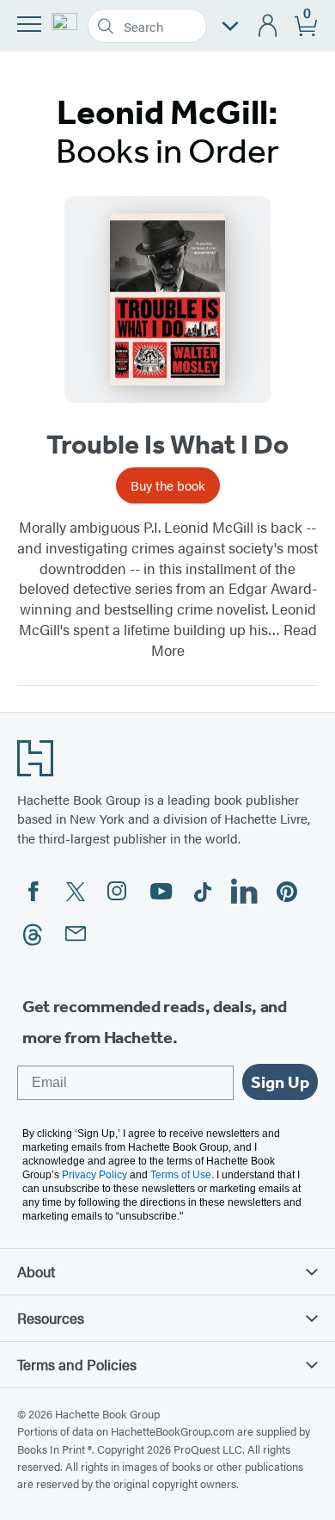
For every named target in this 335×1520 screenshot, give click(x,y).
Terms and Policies (77, 1364)
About (36, 1271)
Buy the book (168, 485)
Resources (50, 1317)
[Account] (268, 26)
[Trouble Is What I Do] (167, 299)
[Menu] (29, 24)
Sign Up (280, 1082)
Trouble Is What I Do (167, 444)
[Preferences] (230, 26)
